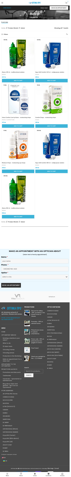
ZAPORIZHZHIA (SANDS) (10, 432)
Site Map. (44, 468)
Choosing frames (9, 350)
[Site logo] (34, 3)
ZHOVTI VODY (7, 445)
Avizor (4, 74)
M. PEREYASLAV (7, 426)
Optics (4, 273)
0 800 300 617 (7, 8)
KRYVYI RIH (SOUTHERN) (55, 355)
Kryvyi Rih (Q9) (8, 442)
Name (4, 257)
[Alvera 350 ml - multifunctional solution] (18, 190)
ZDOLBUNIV (6, 416)
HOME (3, 332)
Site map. (50, 468)
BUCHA (49, 336)
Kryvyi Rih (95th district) (11, 438)
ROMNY (5, 448)
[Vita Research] (18, 296)
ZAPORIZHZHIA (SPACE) (10, 429)
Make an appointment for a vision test (12, 360)
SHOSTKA (6, 403)
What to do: (7, 343)
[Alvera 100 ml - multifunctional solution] (18, 54)
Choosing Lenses (8, 353)
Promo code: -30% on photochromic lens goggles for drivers (37, 340)
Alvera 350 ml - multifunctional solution (13, 208)
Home (3, 28)
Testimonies (7, 375)
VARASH (5, 410)
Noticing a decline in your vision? (11, 339)
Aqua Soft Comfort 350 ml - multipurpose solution (49, 162)
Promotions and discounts (12, 372)
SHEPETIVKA (6, 419)
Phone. (5, 265)
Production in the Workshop (12, 356)
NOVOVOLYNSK (8, 400)
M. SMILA (5, 451)
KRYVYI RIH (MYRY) (53, 352)
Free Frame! (35, 348)
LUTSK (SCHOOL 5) (9, 406)
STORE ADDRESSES (7, 391)
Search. (26, 368)
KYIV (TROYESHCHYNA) (54, 333)
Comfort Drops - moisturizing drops (45, 117)
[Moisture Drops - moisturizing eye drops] (18, 145)
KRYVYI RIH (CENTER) (54, 349)
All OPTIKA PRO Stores (10, 394)
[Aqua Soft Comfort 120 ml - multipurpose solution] (51, 54)
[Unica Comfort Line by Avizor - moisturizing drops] (18, 99)
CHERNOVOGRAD (8, 397)
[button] (18, 80)
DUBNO (5, 413)
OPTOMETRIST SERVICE (8, 335)
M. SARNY (6, 422)
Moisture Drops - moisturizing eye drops (13, 162)
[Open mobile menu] (2, 3)
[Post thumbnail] (27, 314)
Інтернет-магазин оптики (9, 454)
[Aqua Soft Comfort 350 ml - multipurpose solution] (51, 145)
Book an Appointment (58, 8)
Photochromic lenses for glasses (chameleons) (37, 331)
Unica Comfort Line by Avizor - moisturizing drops (16, 117)
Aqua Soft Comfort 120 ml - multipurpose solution (49, 72)
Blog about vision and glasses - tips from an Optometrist (10, 385)
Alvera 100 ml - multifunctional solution (13, 72)
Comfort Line (10, 120)
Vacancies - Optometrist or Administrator (12, 380)
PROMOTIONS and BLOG (9, 369)
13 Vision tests (7, 346)
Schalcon (52, 297)
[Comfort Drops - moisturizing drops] (51, 99)
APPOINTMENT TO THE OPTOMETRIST (8, 365)
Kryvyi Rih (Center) (9, 435)
